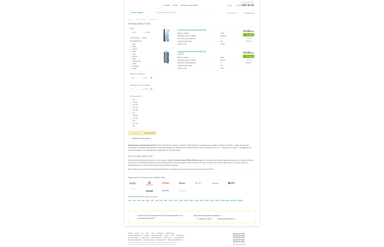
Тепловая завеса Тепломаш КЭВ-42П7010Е (192, 30)
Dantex (134, 46)
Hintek (134, 51)
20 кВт (191, 200)
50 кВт (217, 200)
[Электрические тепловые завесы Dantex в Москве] (149, 183)
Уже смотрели (231, 13)
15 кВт (181, 200)
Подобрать (135, 133)
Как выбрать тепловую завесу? (141, 138)
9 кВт (165, 200)
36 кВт (207, 200)
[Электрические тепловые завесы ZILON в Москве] (149, 190)
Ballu (133, 44)
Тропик (134, 68)
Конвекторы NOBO (161, 239)
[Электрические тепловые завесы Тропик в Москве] (182, 190)
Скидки (153, 233)
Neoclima (135, 56)
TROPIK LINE (136, 61)
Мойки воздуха (168, 237)
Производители (180, 235)
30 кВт (202, 200)
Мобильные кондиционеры (135, 239)
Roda (133, 58)
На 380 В (240, 200)
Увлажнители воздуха (156, 237)
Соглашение (146, 235)
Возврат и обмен (170, 233)
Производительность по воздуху (140, 85)
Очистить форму (150, 133)
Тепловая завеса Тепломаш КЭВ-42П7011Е (192, 51)
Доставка (167, 5)
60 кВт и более (225, 200)
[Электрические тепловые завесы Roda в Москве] (231, 183)
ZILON (134, 63)
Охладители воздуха (149, 239)
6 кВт (152, 200)
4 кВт (143, 200)
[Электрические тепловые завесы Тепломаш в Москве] (166, 190)
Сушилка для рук (144, 237)
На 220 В (233, 200)
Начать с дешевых (135, 37)
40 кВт (212, 200)
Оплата (175, 5)
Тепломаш (135, 66)
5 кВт (147, 200)
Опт (142, 233)
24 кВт (196, 200)
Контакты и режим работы (189, 5)
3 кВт (138, 200)
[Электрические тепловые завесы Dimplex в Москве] (166, 183)
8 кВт (161, 200)
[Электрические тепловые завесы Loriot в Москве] (199, 183)
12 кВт (176, 200)
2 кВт (134, 200)
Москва (229, 5)
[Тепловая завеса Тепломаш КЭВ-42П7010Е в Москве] (166, 29)
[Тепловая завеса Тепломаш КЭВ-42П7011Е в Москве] (166, 51)
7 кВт (156, 200)
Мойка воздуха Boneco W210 (175, 239)
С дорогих (144, 37)
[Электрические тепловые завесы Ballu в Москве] (133, 183)
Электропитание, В (136, 96)
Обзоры (166, 235)
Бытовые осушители (133, 237)
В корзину (250, 35)
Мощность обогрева (136, 74)
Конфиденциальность (157, 235)
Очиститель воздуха (179, 237)
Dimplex (134, 49)
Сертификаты (160, 233)
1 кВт (129, 200)
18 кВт (186, 200)
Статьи (172, 235)
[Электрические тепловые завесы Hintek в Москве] (182, 183)
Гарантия (137, 233)
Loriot (134, 54)
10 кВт (170, 200)
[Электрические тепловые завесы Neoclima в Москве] (215, 183)
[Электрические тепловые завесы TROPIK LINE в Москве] (133, 189)
